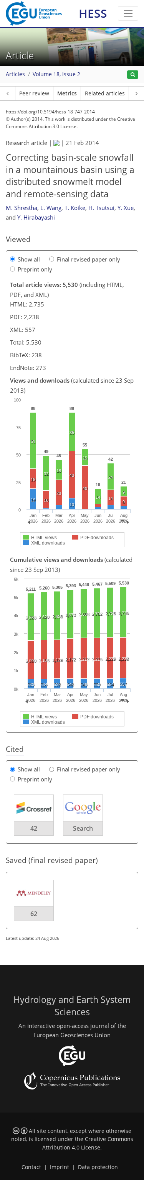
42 (33, 828)
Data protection (98, 1167)
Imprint (59, 1167)
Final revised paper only (88, 259)
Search (83, 828)
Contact (31, 1167)
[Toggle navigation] (128, 13)
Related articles (105, 93)
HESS (93, 13)
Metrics (67, 93)
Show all (29, 259)
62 (33, 913)
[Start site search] (132, 74)
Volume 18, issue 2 (56, 74)
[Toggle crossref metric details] (33, 807)
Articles (15, 74)
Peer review (34, 93)
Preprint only (35, 269)
